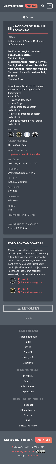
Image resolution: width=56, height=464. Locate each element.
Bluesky (28, 415)
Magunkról (28, 362)
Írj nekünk (28, 375)
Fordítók (28, 352)
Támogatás (28, 357)
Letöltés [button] (30, 308)
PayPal (24, 278)
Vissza (29, 17)
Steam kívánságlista (31, 282)
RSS (28, 420)
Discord (28, 381)
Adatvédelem (28, 386)
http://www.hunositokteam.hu (24, 154)
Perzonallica (32, 455)
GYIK (28, 347)
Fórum (28, 341)
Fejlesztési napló (28, 425)
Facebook (28, 404)
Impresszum (28, 391)
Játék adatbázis (28, 336)
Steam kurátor (28, 410)
